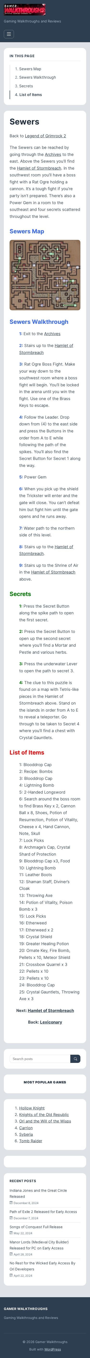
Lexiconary (51, 1022)
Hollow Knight (32, 1108)
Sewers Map (30, 69)
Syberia (26, 1134)
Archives (53, 154)
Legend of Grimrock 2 (45, 135)
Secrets (26, 86)
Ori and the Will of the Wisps (45, 1121)
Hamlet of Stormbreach (39, 168)
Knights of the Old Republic (44, 1114)
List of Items (30, 94)
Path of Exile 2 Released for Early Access (43, 1212)
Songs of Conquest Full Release (36, 1227)
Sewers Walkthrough (37, 77)
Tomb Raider (30, 1140)
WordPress (52, 1349)
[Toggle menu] (9, 34)
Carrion (26, 1127)
